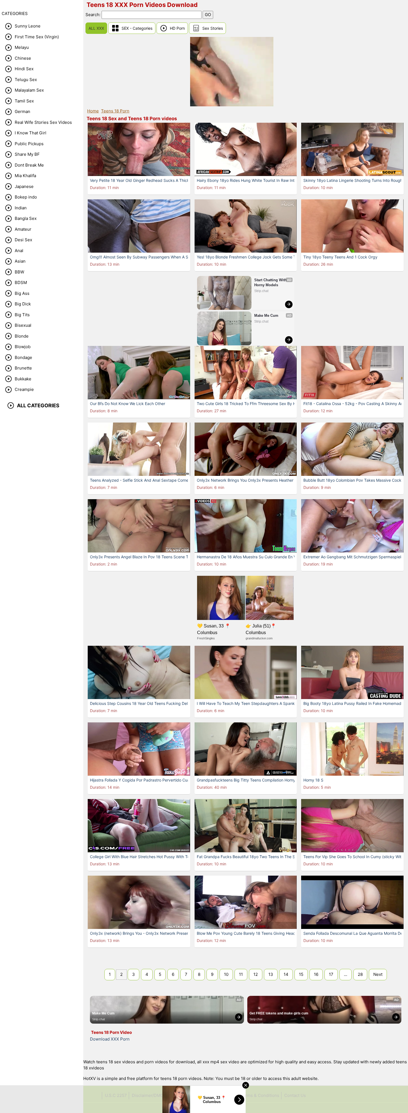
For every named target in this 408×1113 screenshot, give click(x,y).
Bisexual (23, 325)
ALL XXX (96, 28)
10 (226, 974)
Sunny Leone (28, 26)
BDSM (21, 282)
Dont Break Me (29, 165)
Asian (20, 261)
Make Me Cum (266, 315)
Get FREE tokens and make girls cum (279, 1013)
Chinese (23, 58)
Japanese (24, 186)
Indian (21, 207)
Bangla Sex (26, 218)
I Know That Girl (30, 132)
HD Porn (177, 28)
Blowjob (23, 346)
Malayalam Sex (29, 90)
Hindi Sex (24, 68)
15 (301, 974)
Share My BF (27, 154)
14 (286, 974)
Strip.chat (261, 291)
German (22, 111)
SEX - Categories (137, 28)
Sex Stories (212, 28)
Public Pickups (29, 143)
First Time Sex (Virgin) (37, 36)
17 (331, 974)
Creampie (24, 389)
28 (360, 974)
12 (255, 974)
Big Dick (23, 303)
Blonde (22, 336)
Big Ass (22, 293)
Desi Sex (23, 239)
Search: (93, 14)
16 (316, 974)
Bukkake (23, 378)
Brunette (23, 368)
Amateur (23, 229)
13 (270, 974)
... (345, 974)
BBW (19, 272)
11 (241, 974)
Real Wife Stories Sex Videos (43, 122)
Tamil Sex (24, 101)
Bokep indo (26, 197)
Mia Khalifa (25, 175)
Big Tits (22, 314)
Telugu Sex (26, 79)
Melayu (22, 47)
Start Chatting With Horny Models (271, 282)
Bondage (23, 357)
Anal (19, 250)
